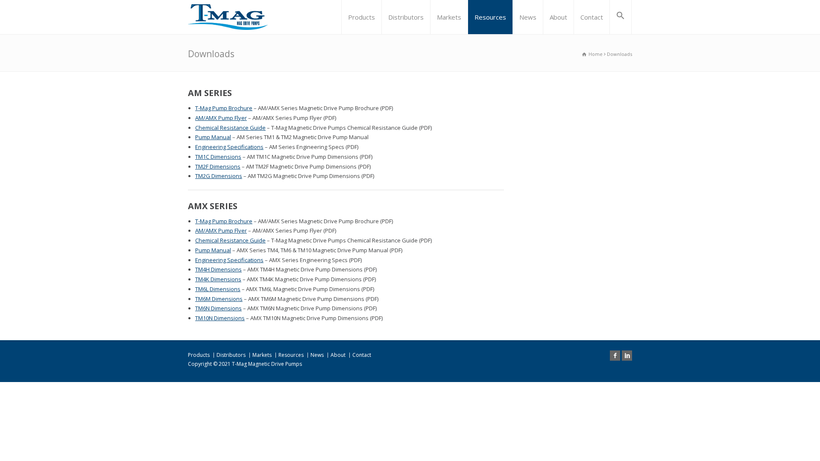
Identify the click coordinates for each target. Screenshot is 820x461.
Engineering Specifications (229, 147)
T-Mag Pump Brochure (223, 108)
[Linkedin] (627, 355)
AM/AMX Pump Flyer (221, 118)
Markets (449, 17)
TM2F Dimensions (217, 166)
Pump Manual (213, 137)
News (527, 17)
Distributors (406, 17)
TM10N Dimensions (220, 318)
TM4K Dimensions (218, 279)
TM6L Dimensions (217, 289)
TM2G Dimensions (218, 176)
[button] (620, 17)
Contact (591, 17)
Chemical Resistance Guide (230, 127)
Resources (490, 17)
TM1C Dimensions (218, 156)
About (558, 17)
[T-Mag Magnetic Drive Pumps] (228, 17)
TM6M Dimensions (219, 299)
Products (361, 17)
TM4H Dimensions (218, 269)
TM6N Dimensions (218, 308)
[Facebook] (615, 355)
